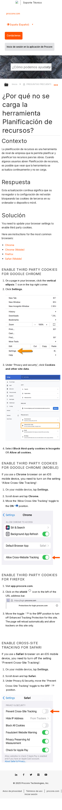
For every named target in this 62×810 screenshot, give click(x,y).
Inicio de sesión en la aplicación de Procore (29, 46)
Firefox (9, 254)
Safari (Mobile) (13, 258)
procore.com (13, 13)
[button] (48, 67)
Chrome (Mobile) (15, 249)
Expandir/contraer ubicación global (56, 83)
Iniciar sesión (31, 794)
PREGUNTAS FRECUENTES (40, 84)
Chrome (9, 245)
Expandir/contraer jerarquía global (8, 84)
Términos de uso (34, 791)
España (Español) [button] (19, 24)
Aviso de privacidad (12, 791)
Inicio (15, 84)
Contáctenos (14, 35)
